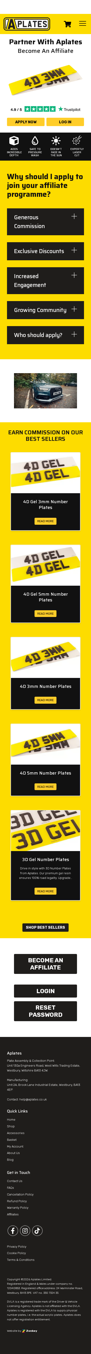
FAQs (10, 1187)
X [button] (88, 4)
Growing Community (40, 310)
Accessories (15, 1133)
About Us (13, 1153)
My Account (15, 1146)
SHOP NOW (57, 13)
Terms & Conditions (21, 1260)
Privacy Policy (16, 1246)
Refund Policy (17, 1201)
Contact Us (14, 1181)
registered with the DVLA (36, 1310)
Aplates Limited (41, 1279)
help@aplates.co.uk (33, 1099)
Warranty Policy (17, 1208)
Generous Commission (29, 222)
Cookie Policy (16, 1253)
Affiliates (13, 1214)
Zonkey (31, 1330)
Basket (12, 1139)
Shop (11, 1126)
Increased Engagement (30, 280)
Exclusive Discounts (39, 251)
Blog (10, 1160)
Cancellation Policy (20, 1194)
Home (11, 1120)
